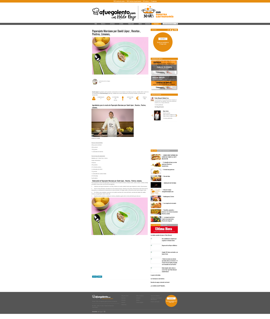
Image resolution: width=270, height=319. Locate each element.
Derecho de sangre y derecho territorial (160, 284)
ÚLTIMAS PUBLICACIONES (164, 153)
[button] (152, 117)
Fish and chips (166, 178)
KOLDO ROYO (147, 24)
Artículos (123, 302)
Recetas (123, 300)
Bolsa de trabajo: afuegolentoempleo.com (167, 193)
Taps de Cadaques (155, 298)
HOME (96, 24)
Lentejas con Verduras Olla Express (156, 301)
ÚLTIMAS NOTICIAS (155, 227)
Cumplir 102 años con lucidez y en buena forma (170, 255)
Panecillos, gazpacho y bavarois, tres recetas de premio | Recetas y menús (170, 214)
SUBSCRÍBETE (163, 39)
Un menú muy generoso (168, 172)
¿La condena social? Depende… (158, 288)
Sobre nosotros (140, 298)
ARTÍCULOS (112, 24)
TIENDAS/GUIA (131, 24)
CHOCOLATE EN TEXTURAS (169, 185)
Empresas (123, 307)
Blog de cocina (124, 298)
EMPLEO (140, 24)
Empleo (138, 302)
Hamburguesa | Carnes (168, 199)
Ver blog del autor (159, 107)
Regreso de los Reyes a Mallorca (169, 248)
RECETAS (103, 24)
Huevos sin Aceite (155, 304)
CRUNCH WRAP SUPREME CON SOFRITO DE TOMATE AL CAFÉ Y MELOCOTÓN (169, 159)
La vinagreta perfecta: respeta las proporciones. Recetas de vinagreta (168, 221)
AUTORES (121, 24)
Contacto (138, 300)
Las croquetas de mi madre (169, 205)
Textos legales (139, 304)
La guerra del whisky (155, 277)
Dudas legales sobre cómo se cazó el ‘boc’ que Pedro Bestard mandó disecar (169, 272)
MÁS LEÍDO (153, 153)
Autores (123, 304)
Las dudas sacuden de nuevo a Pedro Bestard (161, 237)
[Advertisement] (120, 256)
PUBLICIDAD (156, 24)
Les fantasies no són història (157, 281)
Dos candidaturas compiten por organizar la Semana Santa (169, 242)
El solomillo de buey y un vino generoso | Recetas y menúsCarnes (169, 166)
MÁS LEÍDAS (164, 227)
